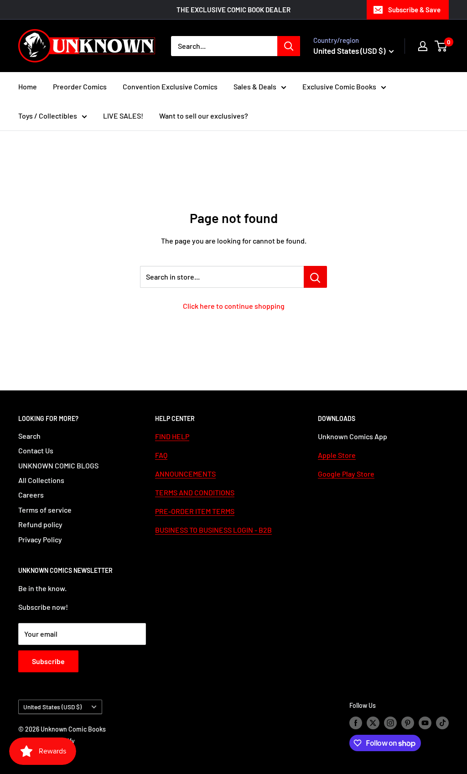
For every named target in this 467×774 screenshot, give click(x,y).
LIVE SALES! (123, 115)
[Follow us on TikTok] (442, 723)
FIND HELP (172, 436)
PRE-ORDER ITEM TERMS (194, 511)
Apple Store (337, 455)
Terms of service (45, 509)
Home (27, 86)
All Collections (41, 480)
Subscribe (48, 661)
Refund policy (40, 524)
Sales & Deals (255, 86)
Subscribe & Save (414, 9)
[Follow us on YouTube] (425, 723)
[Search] (288, 46)
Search (29, 435)
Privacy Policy (40, 539)
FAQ (161, 455)
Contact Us (35, 450)
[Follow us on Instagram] (390, 723)
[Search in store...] (315, 277)
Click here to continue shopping (234, 305)
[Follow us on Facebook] (355, 723)
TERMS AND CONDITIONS (194, 492)
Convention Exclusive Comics (170, 86)
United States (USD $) (52, 707)
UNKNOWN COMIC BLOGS (58, 465)
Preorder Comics (80, 86)
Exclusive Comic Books (339, 86)
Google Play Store (346, 473)
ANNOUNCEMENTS (185, 473)
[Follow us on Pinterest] (407, 723)
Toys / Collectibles (47, 115)
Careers (31, 494)
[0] (441, 46)
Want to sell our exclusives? (203, 115)
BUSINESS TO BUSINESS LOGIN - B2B (213, 529)
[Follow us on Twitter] (373, 723)
